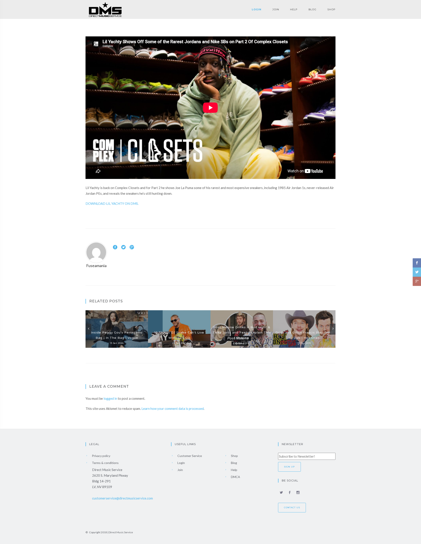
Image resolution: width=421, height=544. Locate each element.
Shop (331, 9)
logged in (110, 398)
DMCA (235, 477)
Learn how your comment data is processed (172, 408)
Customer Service (189, 456)
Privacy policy (100, 456)
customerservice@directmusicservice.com (122, 498)
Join (275, 9)
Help (294, 9)
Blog (312, 9)
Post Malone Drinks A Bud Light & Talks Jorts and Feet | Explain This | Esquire (242, 332)
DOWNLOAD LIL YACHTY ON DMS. (112, 203)
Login (256, 9)
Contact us (292, 507)
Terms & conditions (105, 463)
